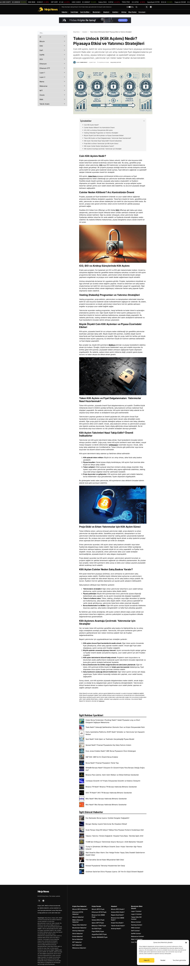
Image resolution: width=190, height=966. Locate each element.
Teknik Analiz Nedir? (118, 925)
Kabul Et (146, 960)
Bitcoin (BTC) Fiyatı (98, 909)
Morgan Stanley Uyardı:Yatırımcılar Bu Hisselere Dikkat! (106, 824)
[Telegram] (150, 7)
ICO (101, 165)
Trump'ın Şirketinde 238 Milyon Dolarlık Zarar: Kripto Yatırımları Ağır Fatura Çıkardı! (114, 848)
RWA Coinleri (135, 928)
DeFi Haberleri (77, 945)
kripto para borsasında (120, 667)
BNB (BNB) (38, 2)
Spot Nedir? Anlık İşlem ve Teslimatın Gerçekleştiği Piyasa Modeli (110, 739)
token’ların (92, 176)
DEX (118, 210)
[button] (186, 942)
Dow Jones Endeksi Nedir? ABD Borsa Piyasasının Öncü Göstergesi (111, 751)
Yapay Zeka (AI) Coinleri (136, 918)
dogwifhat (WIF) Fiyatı (99, 934)
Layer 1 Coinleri (136, 911)
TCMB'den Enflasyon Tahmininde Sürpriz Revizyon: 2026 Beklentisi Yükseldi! (114, 842)
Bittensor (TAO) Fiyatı (99, 925)
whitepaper (113, 445)
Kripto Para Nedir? (117, 923)
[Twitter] (146, 7)
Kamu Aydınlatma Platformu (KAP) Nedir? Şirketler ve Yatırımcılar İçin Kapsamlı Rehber (115, 733)
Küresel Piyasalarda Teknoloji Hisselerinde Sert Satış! (105, 866)
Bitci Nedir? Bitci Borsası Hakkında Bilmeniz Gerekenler (106, 805)
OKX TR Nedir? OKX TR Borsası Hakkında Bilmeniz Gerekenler (109, 793)
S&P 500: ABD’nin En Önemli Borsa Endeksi (102, 757)
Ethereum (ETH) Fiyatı (99, 912)
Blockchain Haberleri (79, 928)
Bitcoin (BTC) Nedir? (118, 909)
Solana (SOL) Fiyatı (98, 920)
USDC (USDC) (84, 2)
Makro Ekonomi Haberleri (77, 921)
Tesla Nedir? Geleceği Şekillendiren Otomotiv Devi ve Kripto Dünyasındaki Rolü (115, 727)
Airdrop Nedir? (116, 928)
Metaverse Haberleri (79, 948)
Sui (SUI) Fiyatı (96, 928)
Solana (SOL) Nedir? (118, 912)
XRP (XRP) (60, 2)
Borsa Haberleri (77, 939)
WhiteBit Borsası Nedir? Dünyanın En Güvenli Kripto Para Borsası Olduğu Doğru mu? (115, 769)
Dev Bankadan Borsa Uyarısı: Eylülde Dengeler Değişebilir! (107, 818)
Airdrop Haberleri (78, 930)
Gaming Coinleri (136, 925)
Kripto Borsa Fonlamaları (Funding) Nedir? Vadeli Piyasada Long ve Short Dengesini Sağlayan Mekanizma (113, 721)
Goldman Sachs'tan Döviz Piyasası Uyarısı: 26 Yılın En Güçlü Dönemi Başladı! (114, 872)
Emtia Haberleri (77, 936)
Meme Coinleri (136, 922)
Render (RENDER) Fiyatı (99, 937)
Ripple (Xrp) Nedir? (117, 915)
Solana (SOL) (109, 2)
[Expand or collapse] (144, 121)
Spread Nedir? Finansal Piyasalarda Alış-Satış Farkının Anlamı (108, 745)
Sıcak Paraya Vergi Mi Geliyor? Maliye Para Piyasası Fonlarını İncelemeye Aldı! (115, 830)
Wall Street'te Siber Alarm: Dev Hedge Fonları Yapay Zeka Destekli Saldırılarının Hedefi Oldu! (115, 854)
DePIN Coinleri (136, 933)
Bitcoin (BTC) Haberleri (80, 909)
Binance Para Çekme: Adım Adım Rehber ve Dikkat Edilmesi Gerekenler (112, 775)
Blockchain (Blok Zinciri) (136, 907)
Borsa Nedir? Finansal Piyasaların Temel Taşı (102, 763)
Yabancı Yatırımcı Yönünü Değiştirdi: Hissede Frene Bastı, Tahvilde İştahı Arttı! (114, 836)
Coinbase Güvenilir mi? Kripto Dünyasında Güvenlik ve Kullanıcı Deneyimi (113, 781)
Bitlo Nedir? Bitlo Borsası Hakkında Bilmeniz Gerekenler (106, 799)
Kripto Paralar (96, 906)
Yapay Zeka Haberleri (79, 925)
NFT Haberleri (77, 942)
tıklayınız (101, 701)
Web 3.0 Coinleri (136, 939)
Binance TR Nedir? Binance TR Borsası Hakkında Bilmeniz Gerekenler (111, 787)
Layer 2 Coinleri (136, 914)
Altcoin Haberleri (78, 917)
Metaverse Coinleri (137, 936)
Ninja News (76, 32)
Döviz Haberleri (77, 933)
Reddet (163, 960)
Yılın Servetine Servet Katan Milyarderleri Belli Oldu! (105, 860)
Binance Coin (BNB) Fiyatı (98, 916)
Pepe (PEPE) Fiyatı (98, 931)
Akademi (84, 32)
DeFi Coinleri (135, 930)
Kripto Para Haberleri (79, 906)
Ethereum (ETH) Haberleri (77, 913)
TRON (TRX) (133, 2)
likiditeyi (112, 345)
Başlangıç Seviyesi (116, 62)
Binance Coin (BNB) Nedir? (117, 919)
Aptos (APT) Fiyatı (98, 923)
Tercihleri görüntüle (179, 960)
